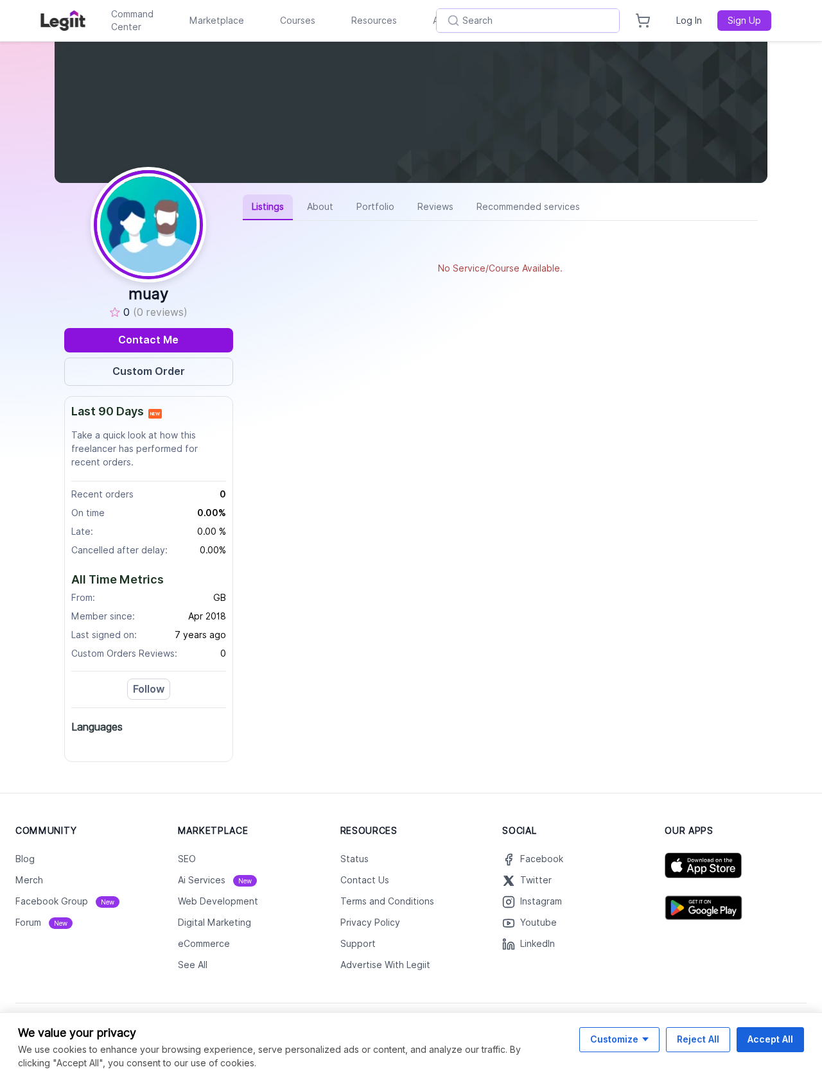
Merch (29, 880)
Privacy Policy (370, 922)
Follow (148, 689)
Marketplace (216, 20)
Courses (297, 20)
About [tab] (320, 207)
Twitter (536, 880)
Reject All (698, 1039)
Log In (689, 20)
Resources (374, 20)
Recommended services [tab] (528, 207)
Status (354, 859)
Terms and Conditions (387, 901)
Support (358, 944)
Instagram (541, 901)
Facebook (541, 859)
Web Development (218, 901)
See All (192, 965)
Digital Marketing (214, 922)
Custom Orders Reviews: (124, 653)
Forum (41, 922)
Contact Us (364, 880)
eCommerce (204, 944)
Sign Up (744, 20)
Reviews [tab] (435, 207)
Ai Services (215, 880)
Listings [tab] (268, 207)
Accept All (770, 1039)
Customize (614, 1039)
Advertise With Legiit (385, 965)
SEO (187, 859)
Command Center (132, 20)
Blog (25, 859)
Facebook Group (64, 901)
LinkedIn (537, 944)
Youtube (538, 922)
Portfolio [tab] (375, 207)
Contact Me (148, 340)
